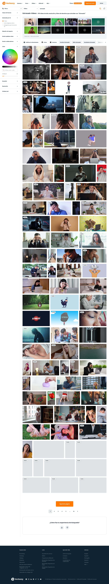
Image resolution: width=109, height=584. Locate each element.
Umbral (4, 74)
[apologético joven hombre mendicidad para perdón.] (48, 449)
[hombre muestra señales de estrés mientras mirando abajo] (69, 256)
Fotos (26, 3)
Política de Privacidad (81, 579)
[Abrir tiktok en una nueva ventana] (35, 579)
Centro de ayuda (67, 553)
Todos (5, 21)
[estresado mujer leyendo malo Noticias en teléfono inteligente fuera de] (59, 138)
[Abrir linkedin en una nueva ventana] (31, 579)
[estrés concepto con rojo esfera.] (36, 318)
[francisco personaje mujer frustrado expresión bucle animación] (38, 467)
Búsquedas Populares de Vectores (48, 560)
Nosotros (65, 558)
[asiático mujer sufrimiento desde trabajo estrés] (91, 467)
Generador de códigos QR (25, 572)
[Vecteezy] (8, 3)
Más (48, 3)
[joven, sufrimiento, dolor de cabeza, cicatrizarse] (59, 208)
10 (73, 511)
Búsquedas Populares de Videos (48, 567)
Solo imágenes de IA (9, 23)
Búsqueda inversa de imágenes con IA (24, 567)
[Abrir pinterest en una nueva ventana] (33, 579)
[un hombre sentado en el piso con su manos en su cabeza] (36, 485)
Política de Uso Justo (92, 579)
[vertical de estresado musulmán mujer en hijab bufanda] (27, 367)
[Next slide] (104, 42)
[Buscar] (100, 8)
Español (86, 556)
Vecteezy (21, 556)
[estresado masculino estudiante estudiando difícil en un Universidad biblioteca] (69, 414)
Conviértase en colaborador (66, 560)
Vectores (19, 3)
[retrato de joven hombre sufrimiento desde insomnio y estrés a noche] (76, 208)
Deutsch (86, 560)
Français (86, 562)
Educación (22, 562)
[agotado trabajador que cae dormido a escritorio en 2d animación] (27, 467)
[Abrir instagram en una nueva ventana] (28, 579)
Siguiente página (64, 504)
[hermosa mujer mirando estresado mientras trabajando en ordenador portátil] (92, 240)
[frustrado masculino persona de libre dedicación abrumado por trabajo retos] (64, 367)
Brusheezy (22, 553)
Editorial (41, 3)
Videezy (21, 558)
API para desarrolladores (25, 564)
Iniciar (101, 3)
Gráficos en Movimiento (32, 42)
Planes (71, 3)
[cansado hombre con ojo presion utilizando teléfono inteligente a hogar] (27, 104)
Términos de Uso (72, 579)
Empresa (21, 560)
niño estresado (77, 42)
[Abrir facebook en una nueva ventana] (26, 579)
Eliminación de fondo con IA (26, 570)
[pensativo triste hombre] (70, 191)
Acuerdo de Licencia (47, 553)
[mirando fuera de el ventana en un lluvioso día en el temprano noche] (48, 104)
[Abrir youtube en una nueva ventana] (40, 579)
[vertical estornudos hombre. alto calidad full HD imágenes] (101, 414)
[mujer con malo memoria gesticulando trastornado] (64, 223)
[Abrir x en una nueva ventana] (38, 579)
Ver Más (98, 30)
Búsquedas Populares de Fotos (48, 564)
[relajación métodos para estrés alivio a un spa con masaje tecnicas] (36, 351)
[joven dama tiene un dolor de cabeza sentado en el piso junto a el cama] (64, 351)
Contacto (65, 556)
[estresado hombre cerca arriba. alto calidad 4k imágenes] (64, 121)
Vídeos (33, 3)
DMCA (43, 556)
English (86, 553)
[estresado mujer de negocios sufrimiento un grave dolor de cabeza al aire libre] (94, 383)
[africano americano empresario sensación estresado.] (64, 485)
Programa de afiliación (47, 558)
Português (87, 558)
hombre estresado (65, 42)
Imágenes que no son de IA (10, 25)
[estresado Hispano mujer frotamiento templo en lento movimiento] (92, 318)
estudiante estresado (89, 42)
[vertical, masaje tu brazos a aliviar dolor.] (26, 383)
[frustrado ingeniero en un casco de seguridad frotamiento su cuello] (51, 398)
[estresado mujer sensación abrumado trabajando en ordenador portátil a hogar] (93, 286)
